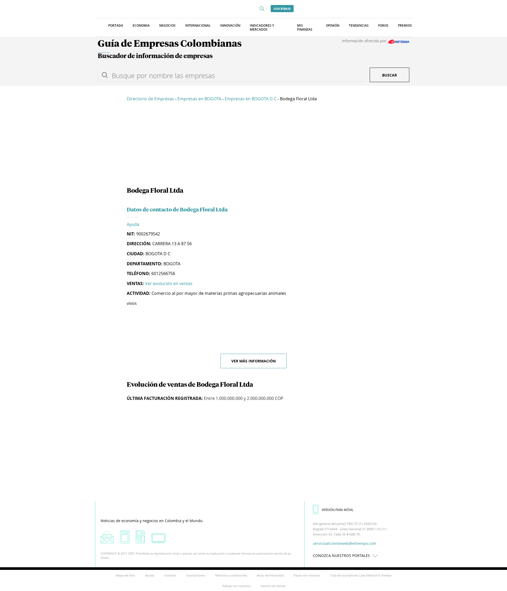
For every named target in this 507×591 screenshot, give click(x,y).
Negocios (167, 25)
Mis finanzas (304, 27)
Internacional (198, 25)
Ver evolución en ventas (169, 283)
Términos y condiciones (231, 575)
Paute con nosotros (307, 575)
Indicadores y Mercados (262, 27)
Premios (405, 25)
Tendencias (359, 25)
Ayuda (133, 224)
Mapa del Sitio (125, 575)
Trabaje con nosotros (236, 586)
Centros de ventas (273, 586)
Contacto (170, 575)
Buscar (389, 75)
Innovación (230, 25)
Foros (383, 25)
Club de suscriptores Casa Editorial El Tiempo (361, 575)
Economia (141, 25)
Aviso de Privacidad (270, 575)
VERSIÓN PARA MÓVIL (337, 510)
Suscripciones (195, 575)
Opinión (332, 25)
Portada (115, 25)
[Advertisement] (253, 145)
